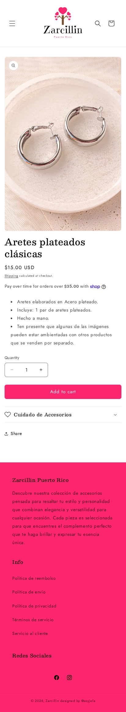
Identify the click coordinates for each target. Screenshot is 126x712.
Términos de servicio (33, 620)
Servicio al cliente (30, 633)
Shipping (11, 275)
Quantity (12, 358)
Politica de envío (29, 592)
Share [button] (16, 433)
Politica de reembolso (34, 578)
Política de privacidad (34, 606)
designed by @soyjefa (77, 700)
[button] (12, 23)
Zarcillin (53, 700)
